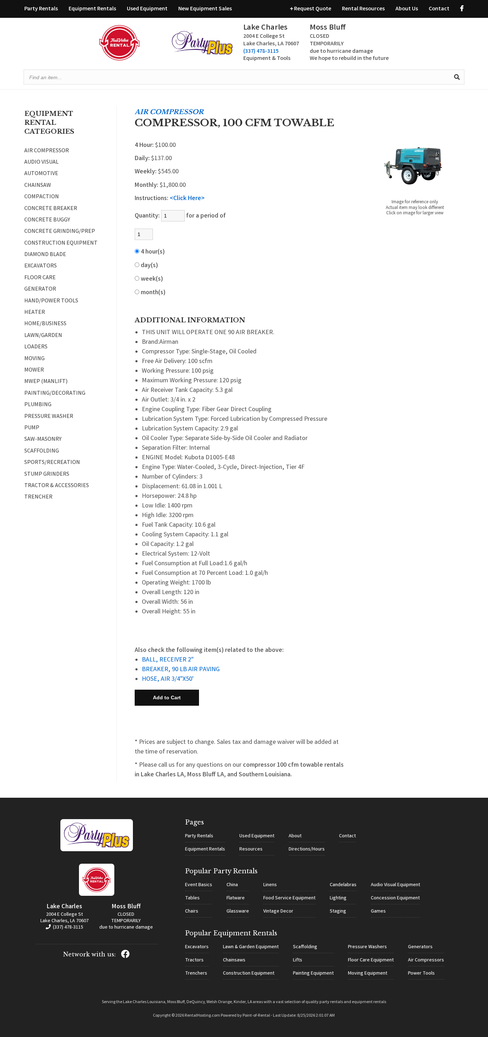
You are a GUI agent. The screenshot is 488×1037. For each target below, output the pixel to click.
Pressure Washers (367, 947)
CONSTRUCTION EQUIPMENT (61, 243)
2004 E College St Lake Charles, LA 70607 (64, 917)
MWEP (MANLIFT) (46, 382)
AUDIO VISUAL (41, 163)
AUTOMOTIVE (41, 174)
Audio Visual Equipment (395, 885)
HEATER (34, 313)
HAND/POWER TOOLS (51, 301)
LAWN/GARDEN (43, 336)
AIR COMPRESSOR (46, 151)
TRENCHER (38, 497)
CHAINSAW (37, 186)
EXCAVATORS (40, 266)
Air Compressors (426, 960)
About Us (406, 9)
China (232, 885)
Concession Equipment (395, 898)
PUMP (31, 428)
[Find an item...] (457, 77)
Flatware (235, 898)
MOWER (34, 370)
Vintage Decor (278, 911)
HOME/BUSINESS (45, 324)
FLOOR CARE (40, 278)
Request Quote (312, 9)
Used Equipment (147, 9)
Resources (251, 849)
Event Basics (198, 885)
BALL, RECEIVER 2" (168, 660)
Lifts (297, 960)
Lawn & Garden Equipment (251, 947)
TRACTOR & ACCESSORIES (56, 486)
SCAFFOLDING (41, 451)
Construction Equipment (248, 973)
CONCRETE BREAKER (50, 209)
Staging (338, 911)
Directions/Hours (307, 849)
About (295, 836)
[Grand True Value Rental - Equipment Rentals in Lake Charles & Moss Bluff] (119, 59)
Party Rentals (41, 9)
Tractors (194, 960)
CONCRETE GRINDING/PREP (59, 232)
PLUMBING (37, 405)
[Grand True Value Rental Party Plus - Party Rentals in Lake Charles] (202, 53)
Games (378, 911)
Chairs (191, 911)
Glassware (237, 911)
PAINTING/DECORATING (54, 394)
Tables (192, 898)
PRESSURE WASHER (48, 417)
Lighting (338, 898)
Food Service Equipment (289, 898)
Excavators (197, 947)
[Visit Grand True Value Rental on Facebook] (462, 9)
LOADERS (36, 347)
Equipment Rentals (92, 9)
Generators (420, 947)
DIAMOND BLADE (45, 255)
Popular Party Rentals (221, 871)
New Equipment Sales (205, 9)
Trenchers (196, 973)
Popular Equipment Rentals (231, 933)
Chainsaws (234, 960)
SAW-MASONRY (42, 440)
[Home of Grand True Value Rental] (97, 850)
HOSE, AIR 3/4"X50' (168, 679)
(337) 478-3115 (261, 51)
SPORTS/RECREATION (52, 463)
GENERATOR (40, 289)
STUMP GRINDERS (46, 475)
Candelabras (343, 885)
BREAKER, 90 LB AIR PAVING (181, 669)
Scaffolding (305, 947)
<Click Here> (187, 198)
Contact (439, 9)
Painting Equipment (313, 973)
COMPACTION (41, 197)
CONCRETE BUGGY (47, 220)
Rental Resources (363, 9)
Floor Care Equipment (371, 960)
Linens (270, 885)
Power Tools (421, 973)
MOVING (34, 359)
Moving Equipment (367, 973)
